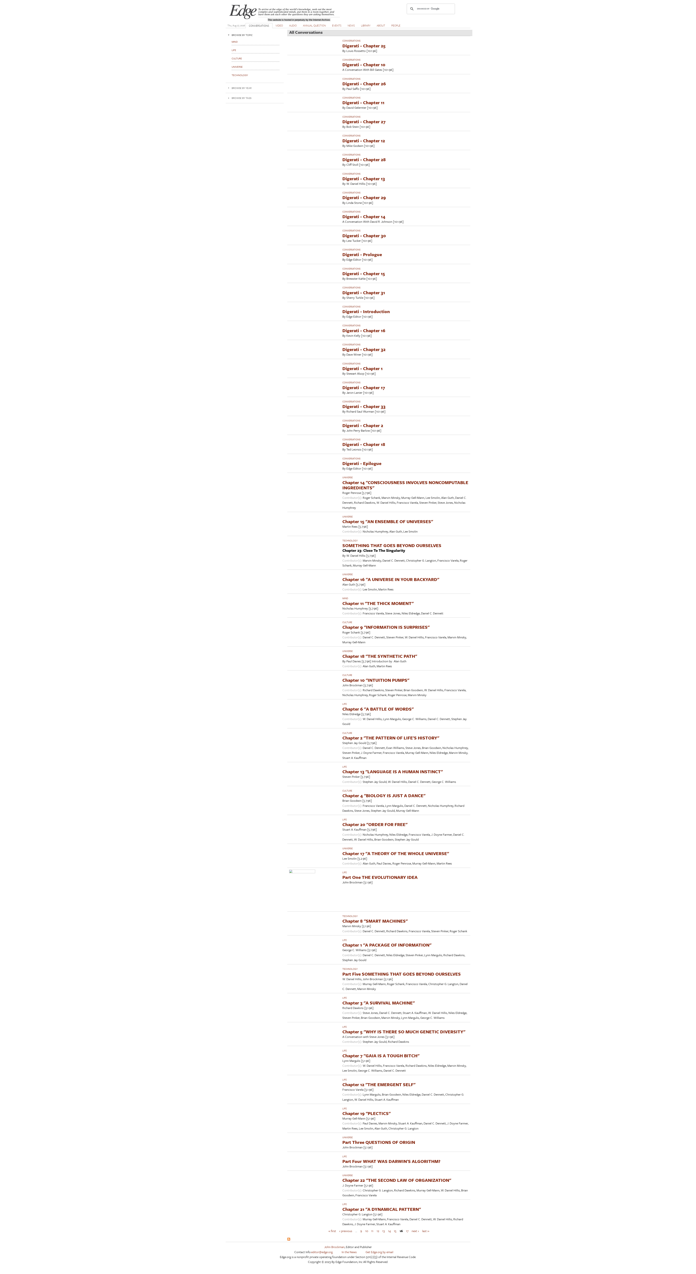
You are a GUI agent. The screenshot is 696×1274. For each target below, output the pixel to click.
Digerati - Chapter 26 (364, 83)
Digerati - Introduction (366, 311)
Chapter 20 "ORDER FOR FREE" (374, 824)
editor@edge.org (322, 1252)
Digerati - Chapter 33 (364, 406)
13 (383, 1231)
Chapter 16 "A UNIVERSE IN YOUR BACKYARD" (390, 579)
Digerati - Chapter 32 (364, 349)
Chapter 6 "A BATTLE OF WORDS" (378, 709)
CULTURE (347, 622)
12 (378, 1231)
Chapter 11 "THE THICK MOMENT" (378, 603)
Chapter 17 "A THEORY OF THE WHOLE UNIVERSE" (395, 853)
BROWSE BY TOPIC (242, 35)
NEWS (351, 25)
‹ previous (345, 1231)
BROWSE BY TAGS (241, 98)
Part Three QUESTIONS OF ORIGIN (378, 1142)
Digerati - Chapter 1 (362, 368)
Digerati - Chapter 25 (364, 45)
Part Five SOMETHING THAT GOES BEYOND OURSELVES (401, 974)
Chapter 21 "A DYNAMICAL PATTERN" (381, 1209)
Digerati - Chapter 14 (363, 216)
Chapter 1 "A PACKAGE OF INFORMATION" (386, 945)
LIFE (344, 704)
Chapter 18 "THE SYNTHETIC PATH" (379, 656)
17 (407, 1231)
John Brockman (334, 1247)
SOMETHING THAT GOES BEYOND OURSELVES (391, 545)
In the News (349, 1252)
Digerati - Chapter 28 (364, 159)
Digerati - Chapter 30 (364, 235)
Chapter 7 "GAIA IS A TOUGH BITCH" (380, 1055)
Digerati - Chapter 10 (363, 64)
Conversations (351, 40)
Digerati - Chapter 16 (363, 330)
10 (366, 1231)
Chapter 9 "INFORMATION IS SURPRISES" (386, 627)
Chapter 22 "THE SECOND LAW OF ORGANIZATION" (396, 1180)
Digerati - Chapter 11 (363, 102)
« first (332, 1231)
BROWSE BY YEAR (242, 88)
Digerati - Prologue (362, 254)
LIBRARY (365, 25)
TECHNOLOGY (350, 540)
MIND (345, 598)
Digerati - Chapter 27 (364, 121)
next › (415, 1231)
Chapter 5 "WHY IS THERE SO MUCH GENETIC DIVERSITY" (403, 1031)
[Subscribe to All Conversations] (288, 1239)
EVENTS (336, 25)
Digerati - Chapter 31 (363, 292)
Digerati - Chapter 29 (364, 197)
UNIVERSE (347, 477)
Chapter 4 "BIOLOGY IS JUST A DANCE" (383, 795)
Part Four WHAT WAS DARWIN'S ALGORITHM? (391, 1161)
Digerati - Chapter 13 (363, 178)
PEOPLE (395, 25)
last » (425, 1231)
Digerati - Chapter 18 (363, 444)
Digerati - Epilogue (361, 463)
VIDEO (279, 25)
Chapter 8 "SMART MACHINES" (375, 921)
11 (372, 1231)
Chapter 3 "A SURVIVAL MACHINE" (378, 1003)
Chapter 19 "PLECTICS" (366, 1113)
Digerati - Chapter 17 (363, 387)
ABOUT (381, 25)
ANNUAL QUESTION (314, 25)
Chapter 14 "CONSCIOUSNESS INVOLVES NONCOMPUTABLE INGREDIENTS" (405, 485)
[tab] (255, 35)
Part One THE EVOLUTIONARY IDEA (380, 877)
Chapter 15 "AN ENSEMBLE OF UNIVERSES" (387, 521)
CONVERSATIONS (259, 26)
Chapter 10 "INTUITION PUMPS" (375, 680)
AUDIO (293, 25)
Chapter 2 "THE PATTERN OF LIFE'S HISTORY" (390, 738)
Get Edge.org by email (379, 1252)
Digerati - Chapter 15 (363, 273)
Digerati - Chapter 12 (363, 140)
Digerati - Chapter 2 (362, 425)
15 (395, 1231)
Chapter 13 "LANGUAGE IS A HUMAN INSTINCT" (392, 771)
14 (389, 1231)
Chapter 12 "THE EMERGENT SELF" (378, 1084)
